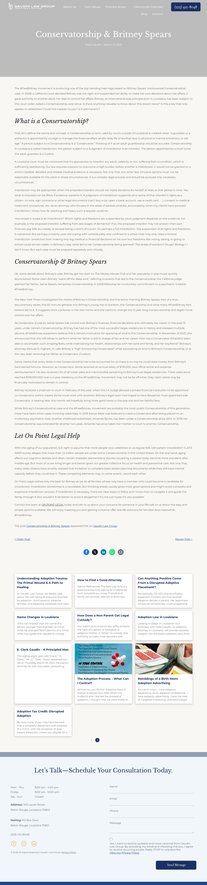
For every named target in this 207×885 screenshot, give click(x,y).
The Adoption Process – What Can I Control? (103, 681)
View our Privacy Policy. (124, 852)
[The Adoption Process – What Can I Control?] (103, 658)
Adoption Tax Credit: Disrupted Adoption (40, 714)
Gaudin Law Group (105, 526)
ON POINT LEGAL (53, 504)
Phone (114, 810)
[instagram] (24, 844)
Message (115, 823)
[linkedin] (34, 844)
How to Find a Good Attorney (99, 580)
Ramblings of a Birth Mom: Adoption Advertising (158, 681)
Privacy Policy (69, 852)
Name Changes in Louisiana (38, 617)
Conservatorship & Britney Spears (48, 526)
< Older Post (22, 539)
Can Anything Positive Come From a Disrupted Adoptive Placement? (159, 583)
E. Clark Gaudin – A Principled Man (43, 649)
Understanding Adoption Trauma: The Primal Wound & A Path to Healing (42, 583)
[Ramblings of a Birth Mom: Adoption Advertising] (163, 658)
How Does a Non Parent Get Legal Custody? (103, 618)
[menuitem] (71, 7)
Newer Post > (183, 539)
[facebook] (13, 844)
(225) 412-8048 (20, 834)
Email (113, 798)
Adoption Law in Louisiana (158, 617)
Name (114, 786)
